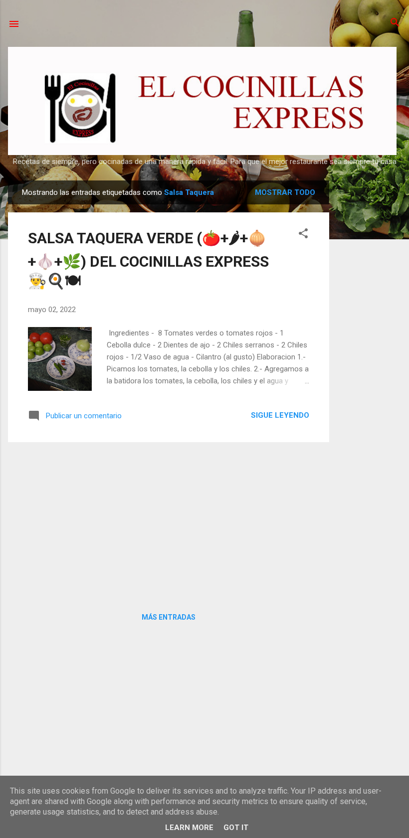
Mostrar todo (285, 192)
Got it (235, 827)
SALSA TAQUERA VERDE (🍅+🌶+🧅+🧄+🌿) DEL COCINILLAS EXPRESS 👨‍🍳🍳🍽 (148, 259)
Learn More (189, 827)
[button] (303, 234)
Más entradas (169, 617)
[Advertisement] (369, 330)
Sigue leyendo (280, 415)
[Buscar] (395, 23)
